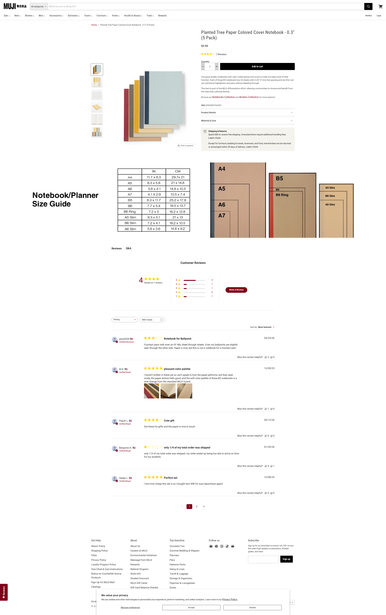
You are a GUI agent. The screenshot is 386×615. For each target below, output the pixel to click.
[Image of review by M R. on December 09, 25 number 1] (151, 390)
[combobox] (125, 319)
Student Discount (139, 578)
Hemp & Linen (177, 569)
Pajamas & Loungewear (182, 583)
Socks (173, 587)
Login (379, 15)
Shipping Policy (99, 550)
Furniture (101, 15)
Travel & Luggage (179, 573)
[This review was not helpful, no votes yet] (271, 357)
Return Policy (98, 546)
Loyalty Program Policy (103, 564)
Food (149, 15)
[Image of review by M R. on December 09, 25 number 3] (184, 390)
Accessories (55, 15)
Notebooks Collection (223, 97)
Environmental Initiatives (143, 555)
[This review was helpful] (266, 357)
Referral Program (139, 569)
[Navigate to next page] (204, 506)
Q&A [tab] (128, 248)
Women (29, 15)
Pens (172, 560)
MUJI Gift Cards (138, 583)
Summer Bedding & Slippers (184, 550)
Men (41, 15)
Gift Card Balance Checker (144, 587)
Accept (191, 607)
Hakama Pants (177, 564)
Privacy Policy (98, 560)
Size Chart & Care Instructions (107, 569)
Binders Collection (249, 97)
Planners (174, 555)
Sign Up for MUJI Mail (103, 582)
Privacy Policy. (230, 599)
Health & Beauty (132, 15)
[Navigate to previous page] (182, 506)
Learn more (214, 137)
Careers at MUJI (138, 550)
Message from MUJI (141, 560)
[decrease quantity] (203, 66)
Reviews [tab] (117, 248)
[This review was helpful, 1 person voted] (266, 408)
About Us (135, 546)
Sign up (286, 559)
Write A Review (236, 290)
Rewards (162, 15)
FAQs (94, 555)
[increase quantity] (216, 66)
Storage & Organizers (181, 578)
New (16, 15)
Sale (6, 15)
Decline (252, 607)
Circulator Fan (177, 546)
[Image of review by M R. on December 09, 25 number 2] (168, 390)
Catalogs (96, 586)
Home (115, 15)
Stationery (73, 15)
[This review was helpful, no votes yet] (266, 435)
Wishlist (368, 15)
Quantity (205, 61)
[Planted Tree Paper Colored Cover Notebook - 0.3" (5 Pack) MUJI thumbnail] (97, 69)
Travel (87, 15)
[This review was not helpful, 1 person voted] (271, 466)
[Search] (368, 6)
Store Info (135, 573)
